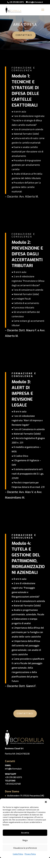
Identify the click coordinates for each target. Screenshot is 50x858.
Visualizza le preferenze (25, 848)
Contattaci (24, 35)
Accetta (25, 832)
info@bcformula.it (13, 769)
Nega (25, 840)
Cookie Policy (18, 854)
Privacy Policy (30, 854)
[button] (45, 802)
